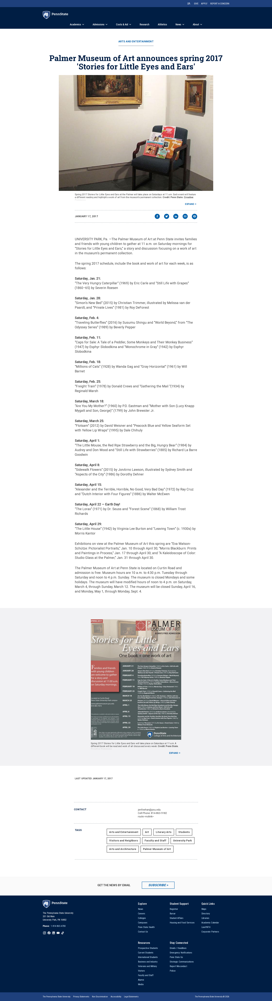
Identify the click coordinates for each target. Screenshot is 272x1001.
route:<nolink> (146, 816)
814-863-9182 (159, 813)
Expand (189, 204)
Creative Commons (101, 749)
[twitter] (166, 217)
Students (184, 832)
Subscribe (157, 885)
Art (147, 832)
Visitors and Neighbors (123, 840)
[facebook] (157, 217)
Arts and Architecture (122, 849)
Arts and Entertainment (136, 41)
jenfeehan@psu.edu (149, 809)
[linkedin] (175, 217)
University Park (182, 840)
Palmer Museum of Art (157, 849)
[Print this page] (194, 216)
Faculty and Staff (155, 840)
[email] (185, 217)
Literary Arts (164, 832)
